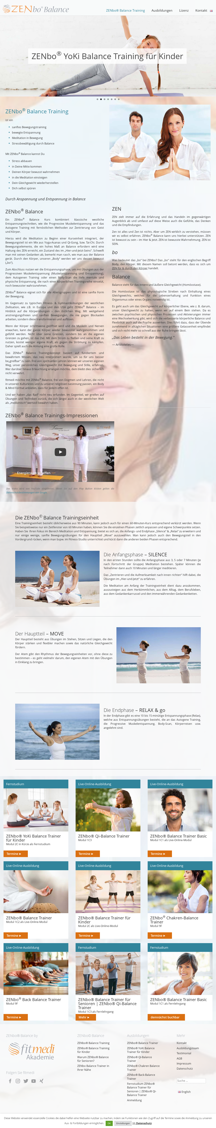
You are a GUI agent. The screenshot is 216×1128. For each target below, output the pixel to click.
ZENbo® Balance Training (125, 10)
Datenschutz (185, 1068)
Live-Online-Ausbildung (94, 784)
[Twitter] (26, 1079)
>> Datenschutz (142, 1123)
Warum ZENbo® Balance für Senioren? (93, 1059)
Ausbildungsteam (188, 1048)
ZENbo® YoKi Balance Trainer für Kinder (141, 1050)
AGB (179, 1058)
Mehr (82, 1017)
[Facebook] (11, 1079)
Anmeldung (134, 1100)
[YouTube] (34, 1079)
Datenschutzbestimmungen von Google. (27, 492)
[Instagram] (18, 1079)
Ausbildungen (162, 10)
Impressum (184, 1063)
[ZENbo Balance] (36, 9)
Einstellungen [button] (123, 1123)
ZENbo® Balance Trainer (142, 1043)
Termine (12, 854)
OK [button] (109, 1123)
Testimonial (184, 1053)
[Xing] (42, 1079)
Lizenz (184, 10)
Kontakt (201, 10)
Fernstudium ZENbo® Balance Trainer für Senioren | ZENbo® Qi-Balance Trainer (141, 1089)
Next (3, 57)
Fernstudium (15, 784)
